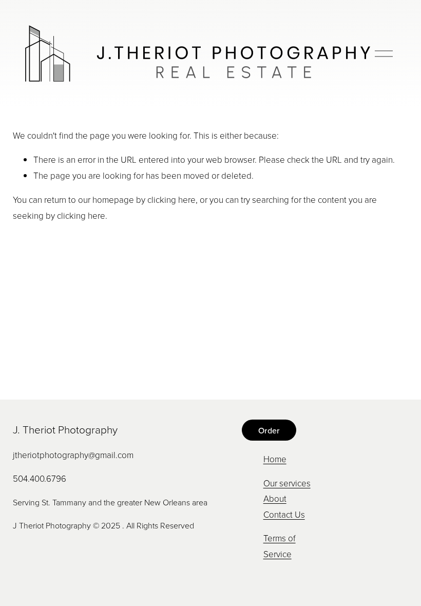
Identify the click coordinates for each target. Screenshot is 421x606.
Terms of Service (279, 546)
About (274, 498)
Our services (287, 483)
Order (269, 430)
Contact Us (284, 514)
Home (274, 459)
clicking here (171, 199)
